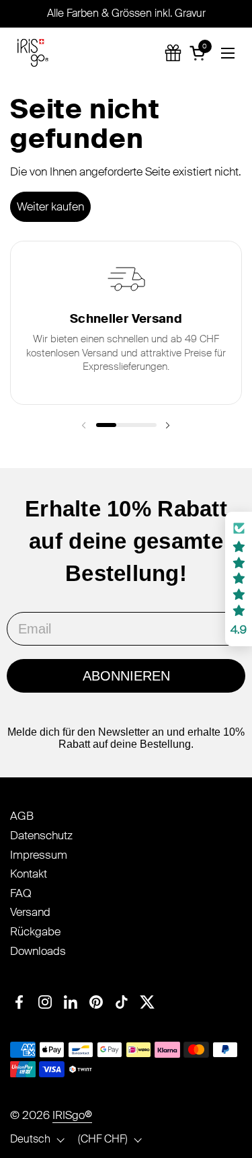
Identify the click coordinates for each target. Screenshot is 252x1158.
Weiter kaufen (50, 206)
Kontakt (28, 873)
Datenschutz (41, 835)
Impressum (38, 854)
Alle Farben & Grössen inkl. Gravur (126, 13)
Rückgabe (35, 931)
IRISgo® (72, 1115)
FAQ (21, 893)
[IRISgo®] (33, 53)
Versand (30, 911)
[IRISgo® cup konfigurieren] (173, 52)
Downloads (38, 950)
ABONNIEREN (126, 675)
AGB (22, 815)
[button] (200, 52)
